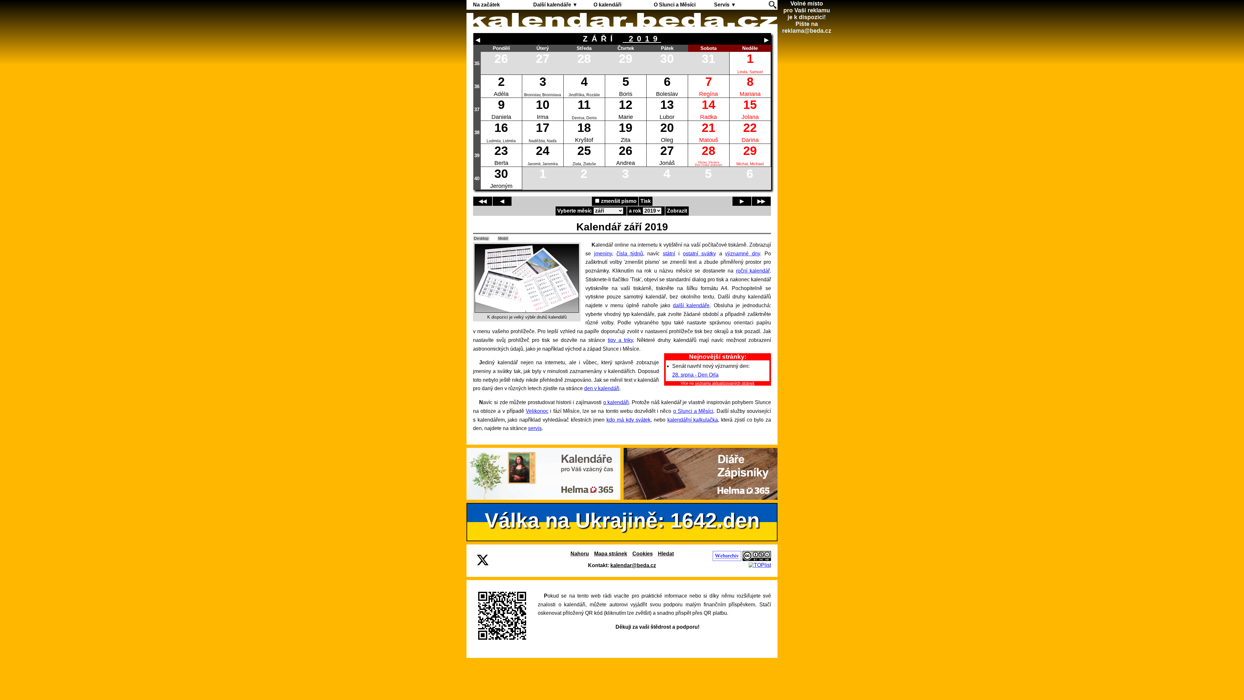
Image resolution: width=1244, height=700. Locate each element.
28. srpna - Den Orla (695, 375)
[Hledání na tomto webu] (773, 5)
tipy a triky (620, 340)
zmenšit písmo (619, 201)
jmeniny (603, 253)
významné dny (742, 253)
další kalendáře (691, 305)
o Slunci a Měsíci (693, 411)
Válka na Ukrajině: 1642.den (622, 520)
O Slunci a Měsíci (675, 4)
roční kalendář (753, 271)
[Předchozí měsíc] (478, 40)
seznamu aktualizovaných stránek (724, 383)
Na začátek (486, 4)
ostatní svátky (699, 253)
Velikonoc (537, 411)
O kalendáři (607, 4)
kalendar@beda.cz (633, 565)
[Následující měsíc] (766, 40)
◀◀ (483, 201)
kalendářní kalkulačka (692, 420)
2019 (642, 38)
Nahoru (579, 553)
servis (535, 428)
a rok (635, 211)
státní (669, 253)
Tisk (645, 201)
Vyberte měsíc (574, 211)
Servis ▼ (725, 4)
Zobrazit (677, 211)
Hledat (666, 553)
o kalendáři (616, 402)
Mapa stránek (610, 553)
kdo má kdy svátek (628, 420)
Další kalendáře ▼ (555, 4)
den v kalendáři (601, 388)
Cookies (642, 553)
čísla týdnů (629, 253)
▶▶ (761, 201)
